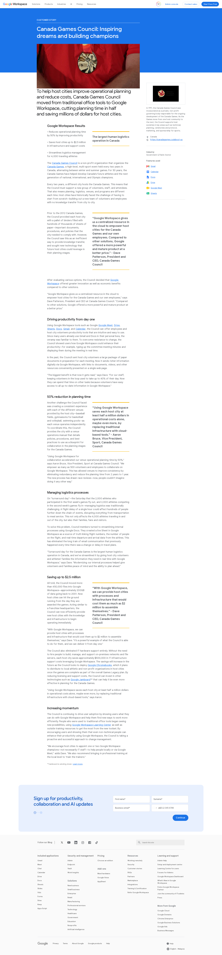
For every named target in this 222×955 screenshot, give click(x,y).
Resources (91, 4)
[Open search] (158, 4)
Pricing (79, 4)
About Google (78, 943)
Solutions (36, 4)
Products (49, 4)
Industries (61, 4)
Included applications (48, 856)
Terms (65, 943)
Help (108, 943)
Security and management (81, 856)
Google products (95, 943)
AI (71, 4)
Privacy (56, 943)
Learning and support (168, 856)
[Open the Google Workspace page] (15, 4)
